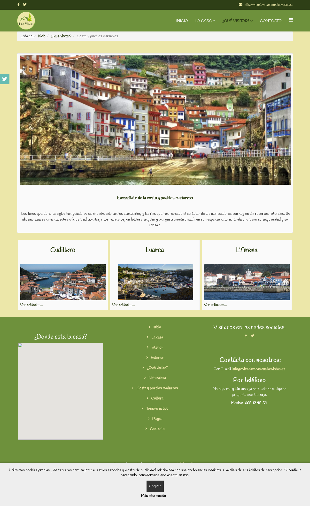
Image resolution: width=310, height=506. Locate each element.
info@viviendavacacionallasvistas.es (258, 369)
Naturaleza (157, 378)
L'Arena (246, 250)
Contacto (271, 20)
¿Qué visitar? (235, 20)
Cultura (156, 398)
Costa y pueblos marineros (157, 388)
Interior (156, 347)
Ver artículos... (31, 304)
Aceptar (155, 486)
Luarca (155, 250)
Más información (153, 495)
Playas (156, 418)
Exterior (157, 357)
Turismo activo (156, 408)
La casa (203, 20)
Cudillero (62, 250)
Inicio (182, 20)
